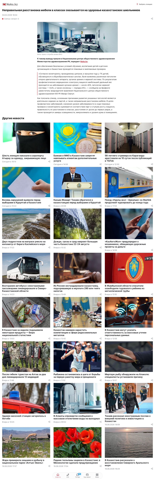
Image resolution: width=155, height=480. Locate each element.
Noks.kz (83, 61)
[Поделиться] (152, 18)
